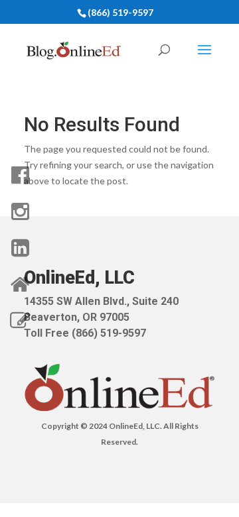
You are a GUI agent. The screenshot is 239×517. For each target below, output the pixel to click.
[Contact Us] (20, 320)
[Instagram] (20, 211)
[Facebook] (20, 175)
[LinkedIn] (20, 247)
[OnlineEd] (20, 284)
